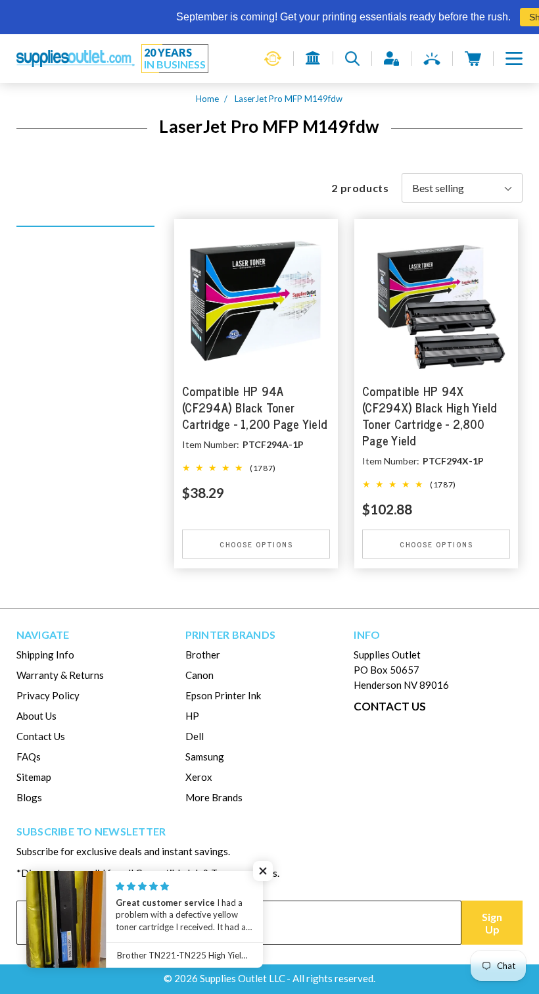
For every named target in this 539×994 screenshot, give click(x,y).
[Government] (313, 57)
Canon (199, 675)
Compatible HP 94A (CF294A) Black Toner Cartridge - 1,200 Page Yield (254, 408)
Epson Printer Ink (223, 695)
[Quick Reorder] (272, 58)
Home (207, 98)
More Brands (214, 797)
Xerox (198, 777)
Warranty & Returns (60, 675)
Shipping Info (45, 654)
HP (192, 716)
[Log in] (391, 58)
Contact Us (40, 736)
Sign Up (492, 922)
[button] (514, 58)
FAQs (28, 756)
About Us (36, 716)
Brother (202, 654)
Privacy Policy (48, 695)
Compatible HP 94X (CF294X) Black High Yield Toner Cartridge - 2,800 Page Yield (429, 416)
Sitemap (33, 777)
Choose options (256, 544)
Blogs (29, 797)
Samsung (204, 756)
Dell (194, 736)
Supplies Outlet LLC (242, 978)
